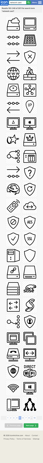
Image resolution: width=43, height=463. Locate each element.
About (27, 435)
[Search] (28, 2)
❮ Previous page (13, 425)
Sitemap (36, 439)
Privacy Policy (9, 439)
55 (35, 418)
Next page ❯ (31, 425)
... (31, 418)
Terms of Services (23, 439)
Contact (35, 435)
